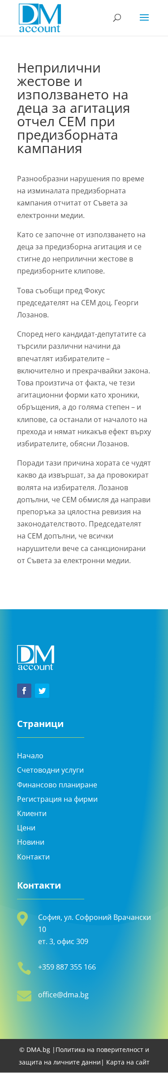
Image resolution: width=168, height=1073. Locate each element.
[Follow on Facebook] (24, 691)
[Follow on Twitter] (42, 691)
